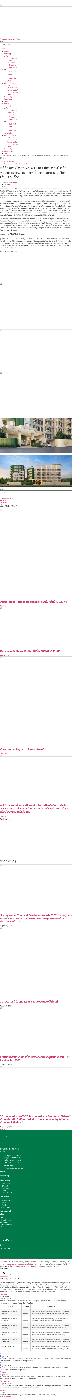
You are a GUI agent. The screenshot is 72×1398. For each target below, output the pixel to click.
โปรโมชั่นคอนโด (12, 67)
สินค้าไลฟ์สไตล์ (12, 85)
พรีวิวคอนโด (6, 1184)
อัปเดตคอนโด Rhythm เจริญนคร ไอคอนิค (23, 749)
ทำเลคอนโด (11, 63)
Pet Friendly (8, 97)
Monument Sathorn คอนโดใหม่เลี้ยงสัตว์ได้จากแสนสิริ (30, 651)
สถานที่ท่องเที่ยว (13, 92)
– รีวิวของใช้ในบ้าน (6, 1222)
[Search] (1, 496)
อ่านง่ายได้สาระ (8, 99)
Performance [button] (4, 1363)
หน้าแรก (6, 51)
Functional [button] (3, 1354)
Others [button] (2, 1390)
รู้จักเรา (6, 101)
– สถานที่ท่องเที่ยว (6, 1224)
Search (2, 41)
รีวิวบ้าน (10, 74)
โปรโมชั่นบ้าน (12, 79)
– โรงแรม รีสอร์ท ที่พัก (5, 1228)
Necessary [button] (3, 1294)
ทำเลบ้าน (10, 76)
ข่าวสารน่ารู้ (7, 54)
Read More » (4, 606)
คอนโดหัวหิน (25, 164)
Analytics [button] (3, 1372)
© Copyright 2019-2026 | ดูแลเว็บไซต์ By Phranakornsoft (18, 1258)
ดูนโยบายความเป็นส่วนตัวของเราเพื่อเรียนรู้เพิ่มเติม (22, 1264)
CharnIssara (8, 164)
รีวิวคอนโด (11, 60)
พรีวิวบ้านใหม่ (12, 72)
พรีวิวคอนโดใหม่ (13, 58)
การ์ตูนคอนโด (12, 65)
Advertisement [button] (5, 1381)
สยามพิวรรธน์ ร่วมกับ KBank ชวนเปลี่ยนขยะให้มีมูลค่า (29, 1002)
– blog (2, 1218)
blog (9, 94)
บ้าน (5, 69)
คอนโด (6, 56)
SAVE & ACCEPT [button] (5, 1397)
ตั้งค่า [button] (1, 1268)
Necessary (5, 1296)
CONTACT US (6, 1248)
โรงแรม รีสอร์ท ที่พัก (14, 90)
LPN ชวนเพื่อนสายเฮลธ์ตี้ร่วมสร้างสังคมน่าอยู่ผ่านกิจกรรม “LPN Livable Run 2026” (35, 1058)
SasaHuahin (17, 164)
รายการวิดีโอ (8, 81)
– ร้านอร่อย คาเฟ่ (5, 1220)
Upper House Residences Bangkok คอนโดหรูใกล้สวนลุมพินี (33, 602)
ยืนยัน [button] (6, 1268)
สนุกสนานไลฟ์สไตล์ (10, 83)
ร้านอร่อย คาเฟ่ (12, 88)
